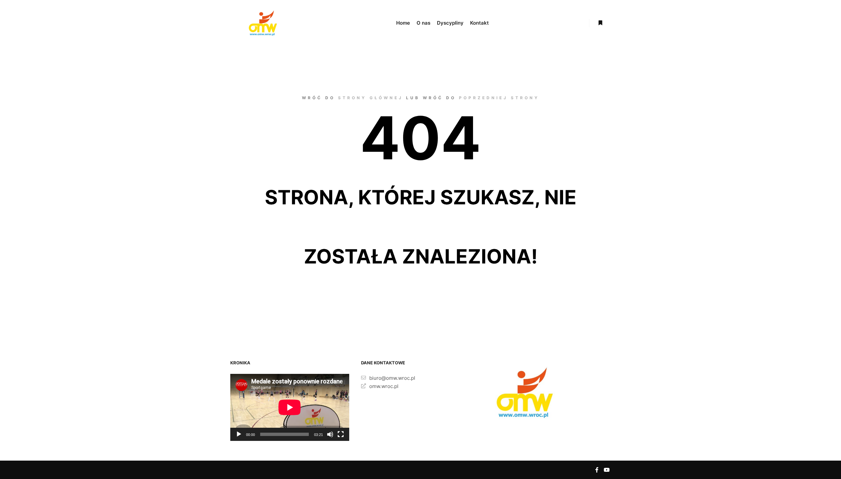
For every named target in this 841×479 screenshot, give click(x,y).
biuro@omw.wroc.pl (392, 378)
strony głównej (370, 97)
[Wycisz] (330, 434)
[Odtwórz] (239, 434)
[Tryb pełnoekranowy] (340, 434)
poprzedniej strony (499, 97)
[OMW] (263, 23)
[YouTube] (606, 470)
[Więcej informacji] (600, 23)
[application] (289, 407)
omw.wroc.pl (383, 386)
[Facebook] (597, 470)
